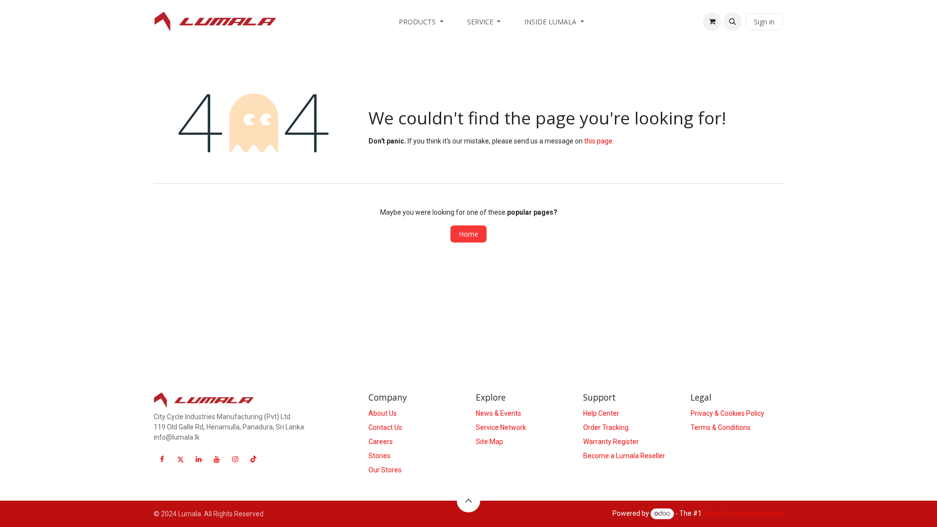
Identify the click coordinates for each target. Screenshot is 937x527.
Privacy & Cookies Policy (727, 413)
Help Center (601, 413)
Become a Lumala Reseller (624, 456)
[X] (180, 459)
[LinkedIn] (198, 459)
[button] (732, 21)
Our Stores (385, 470)
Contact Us (385, 427)
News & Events (498, 413)
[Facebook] (162, 459)
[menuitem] (421, 22)
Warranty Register (611, 442)
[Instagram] (235, 459)
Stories (379, 456)
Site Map (489, 442)
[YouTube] (217, 459)
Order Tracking (606, 427)
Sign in (764, 21)
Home (468, 234)
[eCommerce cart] (712, 21)
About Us (382, 413)
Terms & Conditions (721, 427)
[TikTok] (253, 459)
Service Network (501, 427)
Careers (380, 442)
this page (598, 141)
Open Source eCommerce (743, 513)
